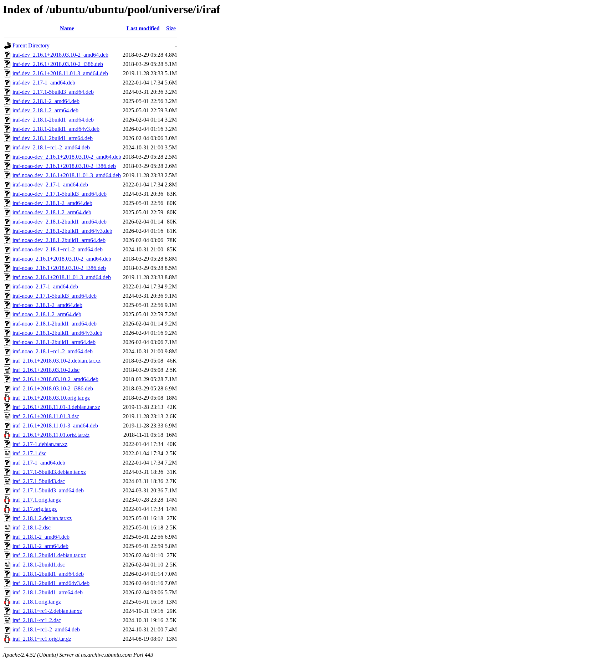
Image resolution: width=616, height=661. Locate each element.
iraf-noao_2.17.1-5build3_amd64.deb (54, 296)
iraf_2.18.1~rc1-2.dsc (36, 620)
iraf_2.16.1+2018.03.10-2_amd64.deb (55, 379)
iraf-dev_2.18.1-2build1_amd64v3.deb (55, 129)
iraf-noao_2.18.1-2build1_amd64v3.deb (57, 333)
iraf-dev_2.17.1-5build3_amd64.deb (53, 92)
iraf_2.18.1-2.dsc (31, 527)
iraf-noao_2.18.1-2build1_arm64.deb (54, 342)
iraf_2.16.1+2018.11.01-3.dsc (45, 416)
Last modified (143, 28)
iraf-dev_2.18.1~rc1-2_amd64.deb (51, 147)
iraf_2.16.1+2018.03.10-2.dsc (45, 370)
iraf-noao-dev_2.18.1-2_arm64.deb (51, 212)
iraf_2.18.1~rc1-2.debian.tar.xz (47, 611)
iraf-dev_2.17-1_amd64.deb (43, 83)
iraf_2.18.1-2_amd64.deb (41, 537)
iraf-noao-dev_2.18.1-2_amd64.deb (52, 203)
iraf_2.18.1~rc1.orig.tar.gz (41, 639)
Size (171, 28)
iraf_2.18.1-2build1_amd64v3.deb (50, 583)
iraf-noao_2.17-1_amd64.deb (45, 286)
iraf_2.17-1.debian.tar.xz (39, 444)
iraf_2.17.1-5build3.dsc (38, 481)
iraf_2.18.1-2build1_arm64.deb (47, 592)
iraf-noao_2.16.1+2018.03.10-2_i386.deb (59, 268)
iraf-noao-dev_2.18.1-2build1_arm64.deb (59, 240)
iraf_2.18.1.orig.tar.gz (36, 602)
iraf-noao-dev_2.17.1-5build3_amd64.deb (59, 194)
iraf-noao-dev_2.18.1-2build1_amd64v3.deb (62, 231)
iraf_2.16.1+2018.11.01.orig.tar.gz (50, 435)
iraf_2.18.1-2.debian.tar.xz (42, 518)
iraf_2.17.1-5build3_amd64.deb (48, 490)
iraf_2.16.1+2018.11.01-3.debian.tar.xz (56, 407)
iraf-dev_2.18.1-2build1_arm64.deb (52, 138)
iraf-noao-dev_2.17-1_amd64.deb (50, 184)
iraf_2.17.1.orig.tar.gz (36, 500)
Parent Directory (31, 45)
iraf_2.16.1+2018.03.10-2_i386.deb (52, 388)
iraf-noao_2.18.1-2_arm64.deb (46, 314)
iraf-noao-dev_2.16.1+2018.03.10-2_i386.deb (64, 166)
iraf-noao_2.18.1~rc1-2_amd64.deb (52, 351)
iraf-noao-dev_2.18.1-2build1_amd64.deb (59, 222)
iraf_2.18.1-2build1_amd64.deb (48, 574)
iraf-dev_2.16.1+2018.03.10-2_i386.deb (57, 64)
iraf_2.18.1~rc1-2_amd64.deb (46, 629)
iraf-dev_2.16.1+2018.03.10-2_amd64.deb (60, 55)
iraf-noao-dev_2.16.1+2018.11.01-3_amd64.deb (66, 175)
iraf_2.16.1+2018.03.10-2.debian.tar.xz (56, 361)
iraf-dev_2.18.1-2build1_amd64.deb (53, 120)
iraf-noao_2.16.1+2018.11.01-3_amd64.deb (61, 277)
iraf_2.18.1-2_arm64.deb (40, 546)
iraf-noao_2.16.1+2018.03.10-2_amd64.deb (61, 259)
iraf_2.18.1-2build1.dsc (38, 565)
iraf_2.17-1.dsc (29, 453)
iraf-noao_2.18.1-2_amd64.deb (47, 305)
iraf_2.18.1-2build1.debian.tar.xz (49, 555)
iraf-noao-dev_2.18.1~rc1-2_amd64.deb (57, 249)
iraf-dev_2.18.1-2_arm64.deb (45, 110)
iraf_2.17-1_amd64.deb (38, 463)
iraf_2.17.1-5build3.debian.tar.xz (49, 472)
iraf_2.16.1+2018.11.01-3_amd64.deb (55, 425)
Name (67, 28)
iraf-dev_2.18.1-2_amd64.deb (45, 101)
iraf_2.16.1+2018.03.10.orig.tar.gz (51, 398)
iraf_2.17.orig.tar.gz (34, 509)
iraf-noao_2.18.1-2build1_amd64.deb (54, 324)
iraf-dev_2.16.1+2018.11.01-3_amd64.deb (60, 73)
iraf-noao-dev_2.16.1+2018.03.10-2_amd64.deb (66, 157)
